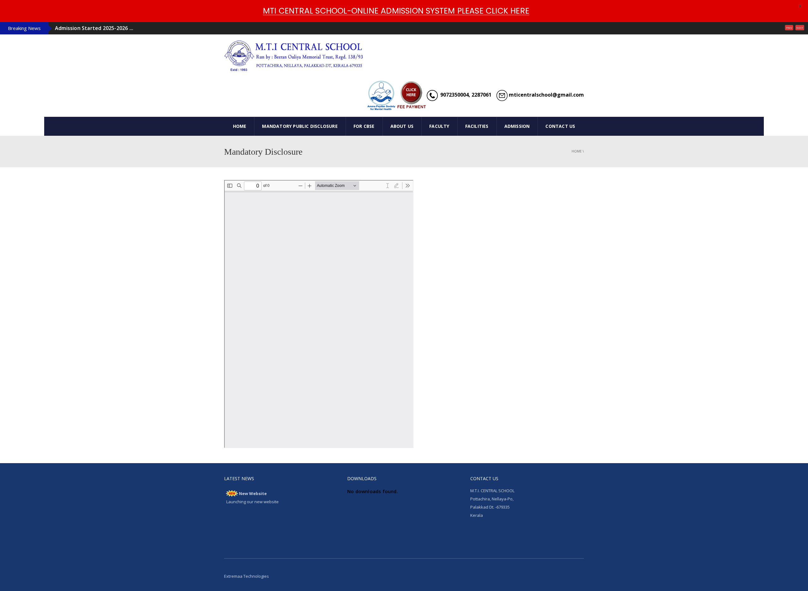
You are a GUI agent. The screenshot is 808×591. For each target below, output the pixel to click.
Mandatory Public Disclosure (299, 126)
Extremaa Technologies (246, 576)
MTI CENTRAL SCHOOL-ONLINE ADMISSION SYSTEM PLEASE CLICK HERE (396, 10)
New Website (253, 493)
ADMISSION (517, 126)
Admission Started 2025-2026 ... (94, 28)
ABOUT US (402, 126)
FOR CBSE (364, 126)
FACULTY (439, 126)
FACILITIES (477, 126)
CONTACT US (560, 126)
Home (577, 151)
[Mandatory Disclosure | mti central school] (295, 54)
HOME (240, 126)
